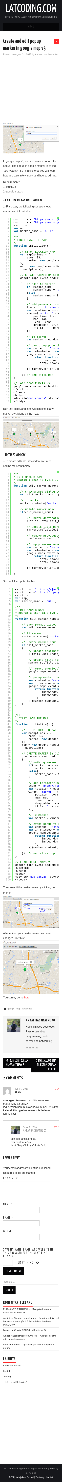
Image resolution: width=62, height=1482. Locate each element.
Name (8, 1204)
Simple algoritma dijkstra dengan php (46, 1065)
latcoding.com (31, 9)
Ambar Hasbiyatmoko (46, 54)
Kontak (6, 1371)
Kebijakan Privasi (12, 1365)
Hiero (52, 1468)
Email (8, 1217)
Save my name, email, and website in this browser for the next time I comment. (28, 1253)
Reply (56, 1089)
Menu (31, 26)
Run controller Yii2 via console (17, 1063)
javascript (27, 1008)
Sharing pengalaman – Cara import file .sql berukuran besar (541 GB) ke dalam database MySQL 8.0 (31, 1321)
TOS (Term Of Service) (15, 1382)
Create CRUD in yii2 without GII (30, 1330)
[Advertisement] (31, 91)
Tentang (7, 1376)
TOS (11, 1477)
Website (8, 1231)
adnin (18, 1092)
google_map (14, 1008)
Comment (10, 1178)
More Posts (32, 1048)
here (26, 997)
